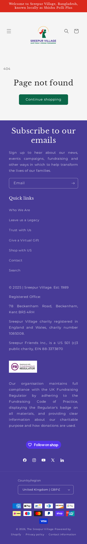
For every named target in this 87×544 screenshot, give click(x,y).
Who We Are (19, 210)
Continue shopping (43, 99)
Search (15, 270)
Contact (15, 260)
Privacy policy (35, 534)
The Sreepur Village (40, 529)
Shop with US (20, 250)
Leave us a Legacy (24, 220)
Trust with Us (20, 230)
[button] (9, 31)
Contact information (62, 534)
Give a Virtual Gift (24, 240)
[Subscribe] (73, 183)
